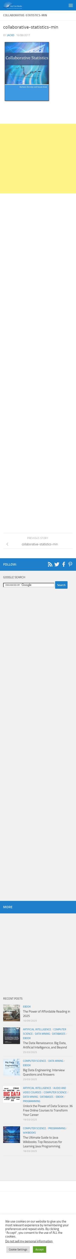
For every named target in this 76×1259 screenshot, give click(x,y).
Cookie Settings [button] (18, 1249)
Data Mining (42, 1033)
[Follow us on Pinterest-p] (70, 564)
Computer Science (34, 1060)
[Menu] (70, 5)
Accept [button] (39, 1249)
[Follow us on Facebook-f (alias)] (63, 564)
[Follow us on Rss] (50, 564)
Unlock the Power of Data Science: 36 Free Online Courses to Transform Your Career (48, 1110)
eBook (27, 1006)
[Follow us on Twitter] (56, 564)
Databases (58, 1033)
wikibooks (29, 1132)
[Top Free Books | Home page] (15, 5)
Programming (31, 1101)
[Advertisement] (38, 158)
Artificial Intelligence (37, 1029)
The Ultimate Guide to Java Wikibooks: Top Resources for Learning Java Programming (42, 1142)
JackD (10, 35)
